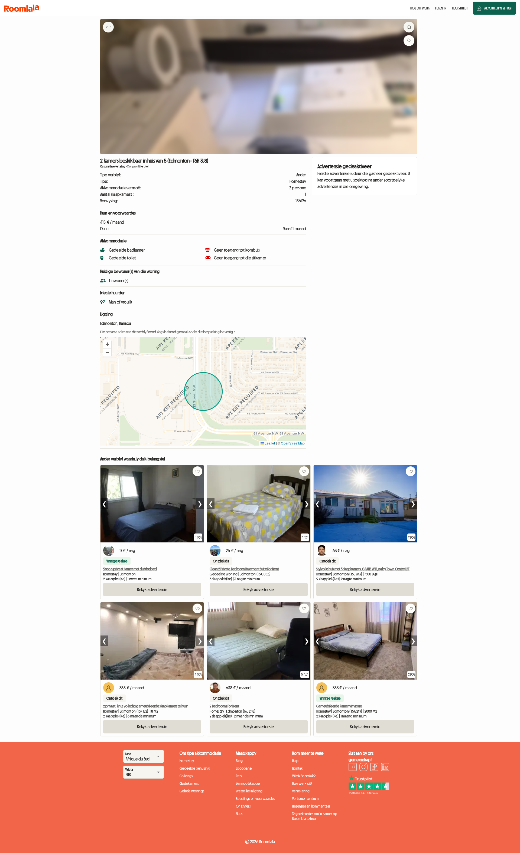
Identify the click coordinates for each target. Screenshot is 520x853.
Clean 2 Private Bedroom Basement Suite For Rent (244, 569)
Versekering (301, 791)
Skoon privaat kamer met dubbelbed (130, 569)
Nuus (239, 814)
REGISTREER (460, 8)
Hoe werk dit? (302, 783)
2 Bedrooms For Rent (224, 706)
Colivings (186, 776)
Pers (239, 776)
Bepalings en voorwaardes (255, 799)
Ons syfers (243, 806)
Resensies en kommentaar (311, 806)
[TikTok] (374, 768)
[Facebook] (353, 768)
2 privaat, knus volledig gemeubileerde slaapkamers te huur (145, 706)
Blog (239, 761)
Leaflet (269, 443)
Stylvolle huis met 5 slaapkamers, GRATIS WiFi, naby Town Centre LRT (363, 569)
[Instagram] (363, 768)
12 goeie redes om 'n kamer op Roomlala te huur (314, 816)
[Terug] (108, 34)
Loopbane (244, 768)
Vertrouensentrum (305, 799)
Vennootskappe (248, 783)
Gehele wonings (192, 791)
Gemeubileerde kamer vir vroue (339, 706)
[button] (107, 344)
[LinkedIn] (385, 768)
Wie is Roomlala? (304, 776)
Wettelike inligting (249, 791)
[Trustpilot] (369, 793)
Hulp (295, 761)
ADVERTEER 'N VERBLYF (498, 8)
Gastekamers (189, 783)
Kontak (297, 768)
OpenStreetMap (293, 443)
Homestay (187, 761)
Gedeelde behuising (195, 768)
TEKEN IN (440, 8)
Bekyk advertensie (152, 589)
